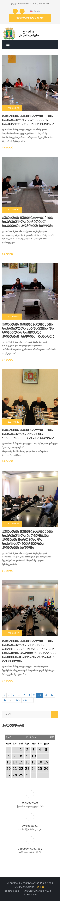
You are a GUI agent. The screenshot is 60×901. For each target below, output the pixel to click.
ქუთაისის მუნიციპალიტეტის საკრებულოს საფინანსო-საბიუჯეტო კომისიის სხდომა (28, 120)
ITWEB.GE (40, 887)
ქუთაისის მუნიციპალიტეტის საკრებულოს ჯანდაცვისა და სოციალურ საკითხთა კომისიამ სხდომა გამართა (28, 330)
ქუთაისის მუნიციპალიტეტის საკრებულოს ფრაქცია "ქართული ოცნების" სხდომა (28, 434)
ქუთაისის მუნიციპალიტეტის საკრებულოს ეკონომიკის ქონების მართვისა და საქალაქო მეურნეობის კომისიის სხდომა (27, 540)
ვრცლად (8, 147)
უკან (8, 736)
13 (5, 700)
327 (25, 700)
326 (18, 700)
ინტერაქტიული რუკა (30, 18)
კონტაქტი (30, 895)
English (37, 11)
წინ (52, 736)
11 (46, 695)
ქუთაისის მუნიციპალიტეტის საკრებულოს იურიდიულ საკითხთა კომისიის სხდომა (27, 222)
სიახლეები (12, 891)
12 (52, 695)
